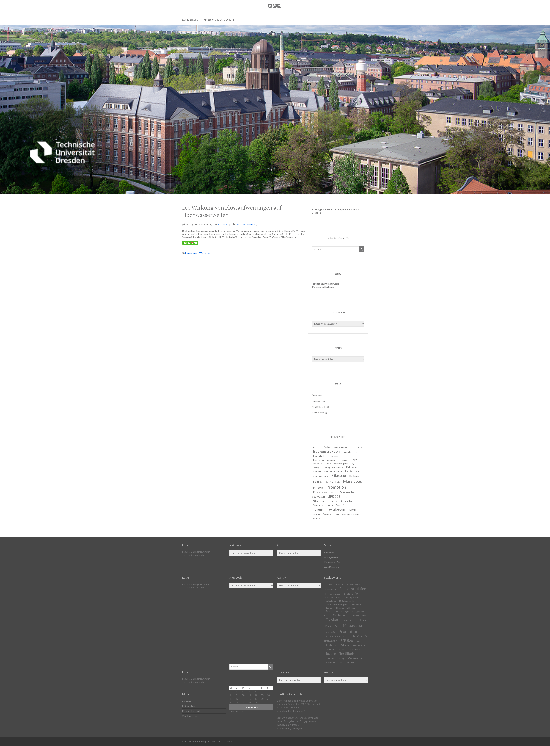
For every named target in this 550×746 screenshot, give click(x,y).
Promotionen (241, 224)
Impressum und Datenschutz (218, 20)
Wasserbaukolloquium (351, 514)
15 (231, 698)
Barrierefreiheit (190, 20)
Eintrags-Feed (318, 400)
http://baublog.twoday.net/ (290, 728)
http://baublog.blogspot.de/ (291, 711)
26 (256, 702)
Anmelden (317, 394)
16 (237, 698)
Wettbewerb (317, 518)
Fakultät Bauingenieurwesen (325, 283)
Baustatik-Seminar (350, 452)
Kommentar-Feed (320, 406)
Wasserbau (251, 224)
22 (231, 702)
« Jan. (232, 711)
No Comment (223, 224)
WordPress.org (319, 412)
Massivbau (352, 481)
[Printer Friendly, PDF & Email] (190, 243)
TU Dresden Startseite (323, 286)
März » (239, 711)
